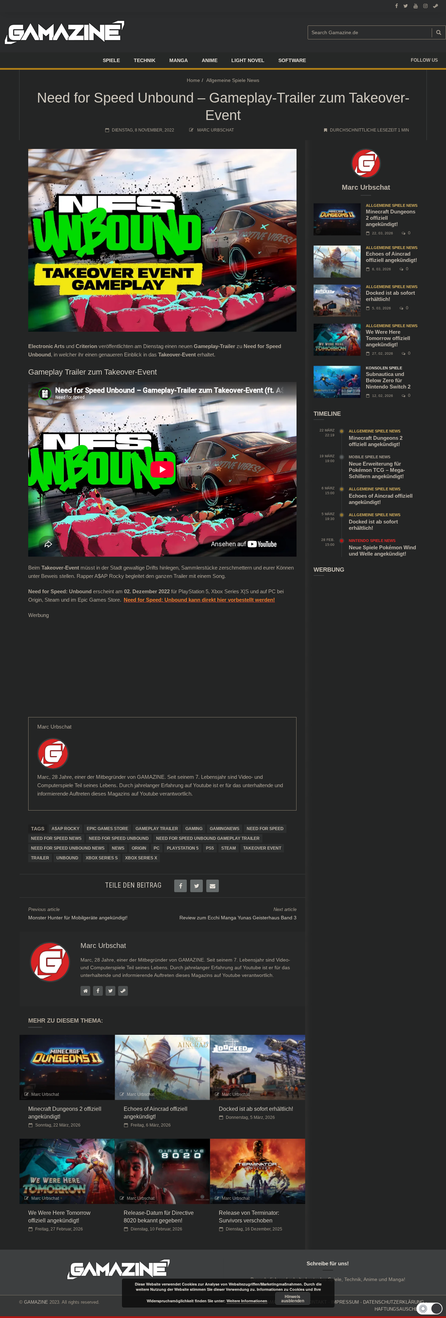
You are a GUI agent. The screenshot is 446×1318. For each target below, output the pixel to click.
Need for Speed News (56, 838)
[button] (429, 1309)
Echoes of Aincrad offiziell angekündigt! (391, 257)
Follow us (424, 60)
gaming (193, 828)
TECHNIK (144, 60)
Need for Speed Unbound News (68, 848)
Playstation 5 (183, 848)
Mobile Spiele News (369, 457)
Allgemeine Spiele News (232, 80)
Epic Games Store (107, 828)
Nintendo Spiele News (372, 541)
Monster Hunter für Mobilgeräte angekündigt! (78, 917)
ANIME (209, 60)
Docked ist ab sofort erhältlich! (256, 1109)
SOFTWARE (292, 60)
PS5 (210, 848)
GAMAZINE (36, 1302)
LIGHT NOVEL (247, 60)
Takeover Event (262, 848)
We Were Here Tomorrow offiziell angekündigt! (388, 338)
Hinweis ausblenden (292, 1298)
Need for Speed (265, 828)
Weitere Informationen (246, 1300)
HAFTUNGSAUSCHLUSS (401, 1309)
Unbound (67, 858)
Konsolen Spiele (384, 368)
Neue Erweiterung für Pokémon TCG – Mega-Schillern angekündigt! (377, 470)
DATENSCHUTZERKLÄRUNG (393, 1302)
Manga (178, 60)
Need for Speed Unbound (119, 838)
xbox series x (141, 858)
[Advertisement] (162, 668)
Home (193, 80)
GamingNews (224, 828)
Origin (139, 848)
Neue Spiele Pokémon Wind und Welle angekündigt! (382, 550)
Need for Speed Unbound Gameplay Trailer (208, 838)
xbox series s (102, 858)
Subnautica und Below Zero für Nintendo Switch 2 (388, 380)
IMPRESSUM (345, 1302)
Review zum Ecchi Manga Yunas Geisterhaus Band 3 (238, 917)
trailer (40, 858)
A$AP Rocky (65, 828)
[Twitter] (41, 809)
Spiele (111, 60)
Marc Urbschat (215, 130)
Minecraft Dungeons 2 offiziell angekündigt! (375, 441)
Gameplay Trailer (157, 828)
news (118, 848)
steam (228, 848)
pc (157, 848)
